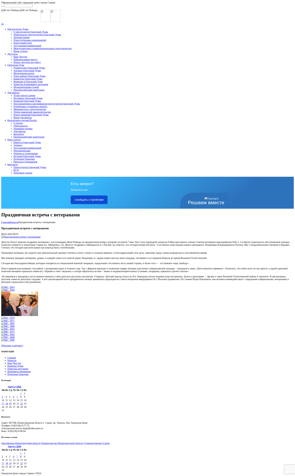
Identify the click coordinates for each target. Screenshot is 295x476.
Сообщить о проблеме (89, 199)
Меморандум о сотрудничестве (30, 109)
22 (21, 403)
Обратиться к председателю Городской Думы (37, 34)
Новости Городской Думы (27, 142)
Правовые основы (23, 128)
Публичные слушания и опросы (30, 106)
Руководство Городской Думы (29, 67)
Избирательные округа (25, 59)
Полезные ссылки (23, 173)
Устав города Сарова (24, 95)
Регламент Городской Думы (28, 98)
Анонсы (18, 145)
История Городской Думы (27, 156)
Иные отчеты (21, 51)
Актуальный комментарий (27, 45)
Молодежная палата (24, 73)
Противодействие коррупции (29, 90)
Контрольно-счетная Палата (22, 120)
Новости (14, 222)
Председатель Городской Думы (30, 167)
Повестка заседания (17, 368)
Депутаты (12, 54)
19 (10, 403)
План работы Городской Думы (29, 76)
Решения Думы (15, 366)
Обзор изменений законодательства (32, 112)
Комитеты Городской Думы (28, 79)
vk (2, 24)
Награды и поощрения (25, 161)
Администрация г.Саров (97, 443)
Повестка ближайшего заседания (31, 84)
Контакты (19, 134)
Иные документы (23, 117)
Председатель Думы (17, 29)
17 (3, 403)
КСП (16, 170)
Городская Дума (15, 65)
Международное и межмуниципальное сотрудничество (43, 48)
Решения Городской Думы (27, 101)
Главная (5, 222)
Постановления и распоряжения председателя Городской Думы (47, 103)
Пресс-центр (14, 139)
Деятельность (21, 126)
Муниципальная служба (26, 87)
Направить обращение (19, 371)
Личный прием (22, 37)
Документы (13, 92)
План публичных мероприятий (30, 40)
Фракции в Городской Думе (28, 81)
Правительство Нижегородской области (62, 443)
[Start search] (2, 6)
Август (14, 386)
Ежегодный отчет (23, 43)
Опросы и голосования (26, 153)
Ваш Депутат (20, 56)
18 (7, 403)
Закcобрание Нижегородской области (21, 443)
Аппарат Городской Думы (27, 70)
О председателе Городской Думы (31, 32)
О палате (18, 123)
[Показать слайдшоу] (12, 345)
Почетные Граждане (24, 159)
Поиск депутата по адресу (27, 62)
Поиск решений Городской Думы (31, 114)
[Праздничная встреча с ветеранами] (21, 237)
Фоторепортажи (22, 150)
